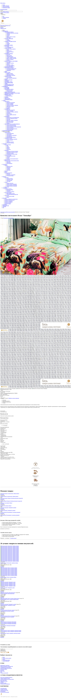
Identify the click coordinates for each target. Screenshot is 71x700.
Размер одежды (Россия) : (5, 564)
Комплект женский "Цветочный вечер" (7, 593)
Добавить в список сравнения (13, 398)
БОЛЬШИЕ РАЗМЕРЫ (9, 53)
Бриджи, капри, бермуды (11, 48)
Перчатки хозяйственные (11, 137)
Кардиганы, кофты (10, 64)
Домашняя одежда (10, 56)
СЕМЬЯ (6, 83)
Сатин (8, 146)
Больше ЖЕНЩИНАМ (9, 85)
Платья (8, 39)
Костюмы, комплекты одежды (12, 118)
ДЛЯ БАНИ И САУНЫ (9, 82)
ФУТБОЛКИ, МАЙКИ (9, 45)
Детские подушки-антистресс (12, 128)
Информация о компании (4, 665)
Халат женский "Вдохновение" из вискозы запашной (9, 515)
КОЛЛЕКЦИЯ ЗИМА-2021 (7, 130)
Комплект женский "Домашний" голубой (7, 605)
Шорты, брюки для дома (11, 36)
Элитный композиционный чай (12, 194)
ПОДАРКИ (4, 198)
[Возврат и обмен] (35, 474)
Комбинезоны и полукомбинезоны (13, 117)
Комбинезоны (9, 50)
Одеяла (8, 157)
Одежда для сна (9, 91)
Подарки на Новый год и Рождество (11, 199)
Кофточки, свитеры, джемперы (12, 120)
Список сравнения (5, 5)
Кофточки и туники (10, 106)
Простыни (8, 161)
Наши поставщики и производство (6, 666)
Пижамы (8, 33)
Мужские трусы (9, 95)
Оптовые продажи (3, 689)
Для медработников (10, 133)
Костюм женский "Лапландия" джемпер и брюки (9, 562)
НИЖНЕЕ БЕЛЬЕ (8, 76)
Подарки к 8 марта (8, 202)
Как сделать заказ (3, 680)
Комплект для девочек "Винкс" (6, 505)
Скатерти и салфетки (10, 191)
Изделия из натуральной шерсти (12, 158)
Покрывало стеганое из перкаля (12, 151)
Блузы (8, 42)
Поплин (8, 148)
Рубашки (8, 43)
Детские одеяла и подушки (11, 125)
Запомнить (3, 14)
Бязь (7, 145)
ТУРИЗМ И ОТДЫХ (8, 138)
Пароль (1, 11)
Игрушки (8, 173)
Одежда (6, 182)
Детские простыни (10, 129)
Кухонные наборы (10, 189)
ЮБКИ (6, 71)
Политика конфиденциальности (6, 668)
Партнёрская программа (4, 692)
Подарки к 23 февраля (8, 201)
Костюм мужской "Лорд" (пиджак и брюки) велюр (9, 599)
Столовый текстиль (8, 188)
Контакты (2, 670)
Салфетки (8, 168)
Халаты (8, 35)
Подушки (8, 156)
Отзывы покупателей (4, 672)
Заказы (3, 4)
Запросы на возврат (5, 6)
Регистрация (5, 9)
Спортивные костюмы (11, 69)
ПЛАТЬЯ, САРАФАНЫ (9, 38)
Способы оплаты (13, 538)
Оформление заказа (3, 681)
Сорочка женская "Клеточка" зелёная (7, 611)
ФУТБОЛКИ (7, 87)
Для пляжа (8, 181)
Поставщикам (2, 691)
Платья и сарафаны (10, 59)
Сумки (8, 140)
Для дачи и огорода (10, 141)
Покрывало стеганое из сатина (12, 152)
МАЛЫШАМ (7, 116)
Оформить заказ (3, 28)
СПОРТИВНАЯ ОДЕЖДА (9, 67)
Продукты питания (8, 192)
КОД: (1, 394)
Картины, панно (9, 166)
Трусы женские (9, 77)
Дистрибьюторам (3, 688)
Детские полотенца (10, 127)
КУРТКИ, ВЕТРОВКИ (9, 66)
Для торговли (9, 134)
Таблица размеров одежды (5, 678)
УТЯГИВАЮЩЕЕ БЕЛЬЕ (9, 84)
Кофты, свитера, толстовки (11, 58)
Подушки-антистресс (8, 172)
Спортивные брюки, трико (11, 68)
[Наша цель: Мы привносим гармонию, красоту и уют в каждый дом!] (2, 23)
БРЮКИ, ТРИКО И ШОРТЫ (10, 92)
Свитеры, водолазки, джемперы (12, 105)
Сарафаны (8, 40)
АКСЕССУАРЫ (7, 98)
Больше (8, 60)
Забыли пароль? (6, 11)
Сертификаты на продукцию (5, 667)
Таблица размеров (5, 17)
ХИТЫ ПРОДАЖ (5, 205)
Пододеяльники (9, 163)
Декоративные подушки (11, 155)
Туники (8, 44)
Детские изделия (10, 178)
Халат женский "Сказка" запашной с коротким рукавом (10, 633)
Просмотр (2, 494)
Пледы (6, 171)
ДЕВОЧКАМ (7, 101)
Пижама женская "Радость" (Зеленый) (7, 616)
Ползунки (8, 119)
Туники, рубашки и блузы (11, 57)
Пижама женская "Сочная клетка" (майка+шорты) (9, 496)
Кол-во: (1, 396)
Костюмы (8, 54)
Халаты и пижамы (10, 104)
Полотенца (6, 177)
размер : (1, 595)
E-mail (1, 10)
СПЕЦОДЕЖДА (7, 132)
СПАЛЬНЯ (4, 143)
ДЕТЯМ (3, 100)
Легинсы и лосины (10, 51)
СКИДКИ (4, 206)
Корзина (1, 27)
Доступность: (2, 395)
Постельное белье (8, 144)
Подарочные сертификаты (5, 683)
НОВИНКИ (4, 204)
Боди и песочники (10, 122)
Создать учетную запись (4, 12)
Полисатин (9, 149)
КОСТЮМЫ (7, 46)
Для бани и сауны (10, 179)
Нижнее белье (9, 113)
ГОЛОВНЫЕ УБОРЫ (8, 81)
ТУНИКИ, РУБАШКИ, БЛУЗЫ (10, 41)
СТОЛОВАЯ (4, 187)
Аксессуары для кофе (10, 196)
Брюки (8, 49)
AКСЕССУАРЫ (7, 72)
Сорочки (8, 34)
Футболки (8, 107)
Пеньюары (8, 37)
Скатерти (8, 169)
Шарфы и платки (10, 73)
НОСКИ (6, 96)
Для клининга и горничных (12, 135)
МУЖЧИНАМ (5, 86)
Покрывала (7, 150)
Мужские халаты (10, 90)
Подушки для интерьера (11, 174)
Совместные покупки (4, 690)
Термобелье (9, 70)
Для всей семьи (9, 180)
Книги (8, 197)
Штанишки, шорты (10, 121)
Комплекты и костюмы (11, 102)
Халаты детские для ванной (12, 184)
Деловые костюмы (10, 47)
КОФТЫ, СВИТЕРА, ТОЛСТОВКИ (11, 61)
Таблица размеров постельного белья (7, 679)
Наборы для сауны (10, 183)
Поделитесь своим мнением (8, 218)
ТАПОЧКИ (7, 80)
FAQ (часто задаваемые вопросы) (6, 677)
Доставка (4, 18)
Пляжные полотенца (10, 142)
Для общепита (9, 136)
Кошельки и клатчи (10, 74)
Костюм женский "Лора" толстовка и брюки (8, 577)
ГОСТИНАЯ (4, 164)
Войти (1, 9)
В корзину (2, 398)
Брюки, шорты (9, 55)
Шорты (8, 52)
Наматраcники (7, 159)
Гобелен (6, 165)
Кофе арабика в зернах (11, 193)
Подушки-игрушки (10, 175)
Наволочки (9, 162)
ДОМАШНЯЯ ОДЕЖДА (9, 89)
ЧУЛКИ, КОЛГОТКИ (8, 79)
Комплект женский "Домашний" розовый (7, 510)
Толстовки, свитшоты (10, 65)
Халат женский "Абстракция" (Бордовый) (7, 625)
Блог (3, 16)
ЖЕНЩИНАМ (5, 31)
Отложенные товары (6, 7)
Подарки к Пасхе (8, 203)
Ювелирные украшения (11, 75)
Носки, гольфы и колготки (11, 114)
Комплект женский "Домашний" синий (7, 587)
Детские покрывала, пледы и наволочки (14, 126)
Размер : (1, 393)
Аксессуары (7, 186)
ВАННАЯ (4, 176)
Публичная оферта (3, 669)
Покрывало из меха (10, 153)
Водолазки (8, 62)
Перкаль (8, 147)
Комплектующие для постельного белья (12, 160)
